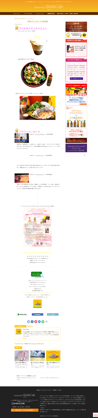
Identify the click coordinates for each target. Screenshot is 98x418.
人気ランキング (40, 343)
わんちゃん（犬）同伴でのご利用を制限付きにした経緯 (80, 48)
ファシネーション (39, 155)
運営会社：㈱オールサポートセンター (44, 390)
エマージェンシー (39, 174)
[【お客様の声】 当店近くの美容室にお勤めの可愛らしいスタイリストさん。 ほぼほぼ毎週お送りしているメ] (70, 73)
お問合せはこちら (37, 288)
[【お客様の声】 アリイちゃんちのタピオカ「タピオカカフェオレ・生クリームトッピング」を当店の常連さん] (76, 73)
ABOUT (59, 390)
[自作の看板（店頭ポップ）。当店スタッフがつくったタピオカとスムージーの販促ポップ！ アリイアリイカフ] (82, 67)
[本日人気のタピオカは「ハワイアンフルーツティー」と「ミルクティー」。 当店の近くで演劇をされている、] (70, 67)
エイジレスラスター (40, 134)
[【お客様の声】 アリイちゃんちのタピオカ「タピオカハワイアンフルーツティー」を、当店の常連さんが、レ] (82, 73)
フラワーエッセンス (32, 343)
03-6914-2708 (19, 404)
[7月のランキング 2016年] (39, 321)
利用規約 (55, 390)
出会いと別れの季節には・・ (21, 362)
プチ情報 (26, 343)
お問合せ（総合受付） (74, 13)
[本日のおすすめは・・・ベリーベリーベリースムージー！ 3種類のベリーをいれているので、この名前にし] (76, 67)
